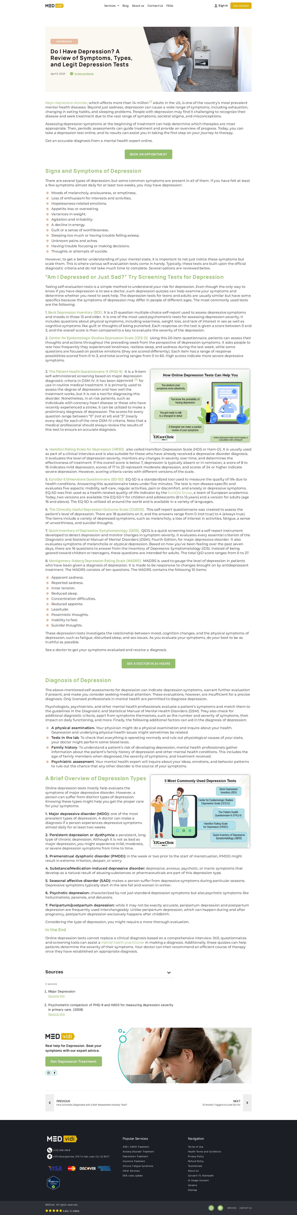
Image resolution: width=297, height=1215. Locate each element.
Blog (126, 6)
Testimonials (195, 1166)
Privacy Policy (196, 1156)
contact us (245, 1208)
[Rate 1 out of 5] (46, 1211)
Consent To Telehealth (201, 1175)
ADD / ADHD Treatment (136, 1146)
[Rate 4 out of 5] (57, 1211)
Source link (56, 996)
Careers (192, 1185)
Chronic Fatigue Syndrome (138, 1166)
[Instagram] (211, 1208)
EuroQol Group (180, 492)
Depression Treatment (135, 1156)
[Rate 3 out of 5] (53, 1211)
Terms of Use (195, 1146)
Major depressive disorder (66, 102)
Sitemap (192, 1190)
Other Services (131, 1170)
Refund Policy (196, 1161)
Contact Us (155, 6)
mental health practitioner (122, 942)
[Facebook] (220, 1208)
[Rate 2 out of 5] (50, 1211)
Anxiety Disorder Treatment (138, 1151)
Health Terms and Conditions (204, 1151)
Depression (64, 41)
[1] (150, 101)
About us (138, 6)
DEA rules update (133, 1175)
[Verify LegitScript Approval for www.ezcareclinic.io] (53, 1188)
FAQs (169, 6)
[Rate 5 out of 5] (60, 1211)
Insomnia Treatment (134, 1161)
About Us (193, 1170)
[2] (136, 379)
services (231, 1208)
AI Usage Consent (198, 1180)
